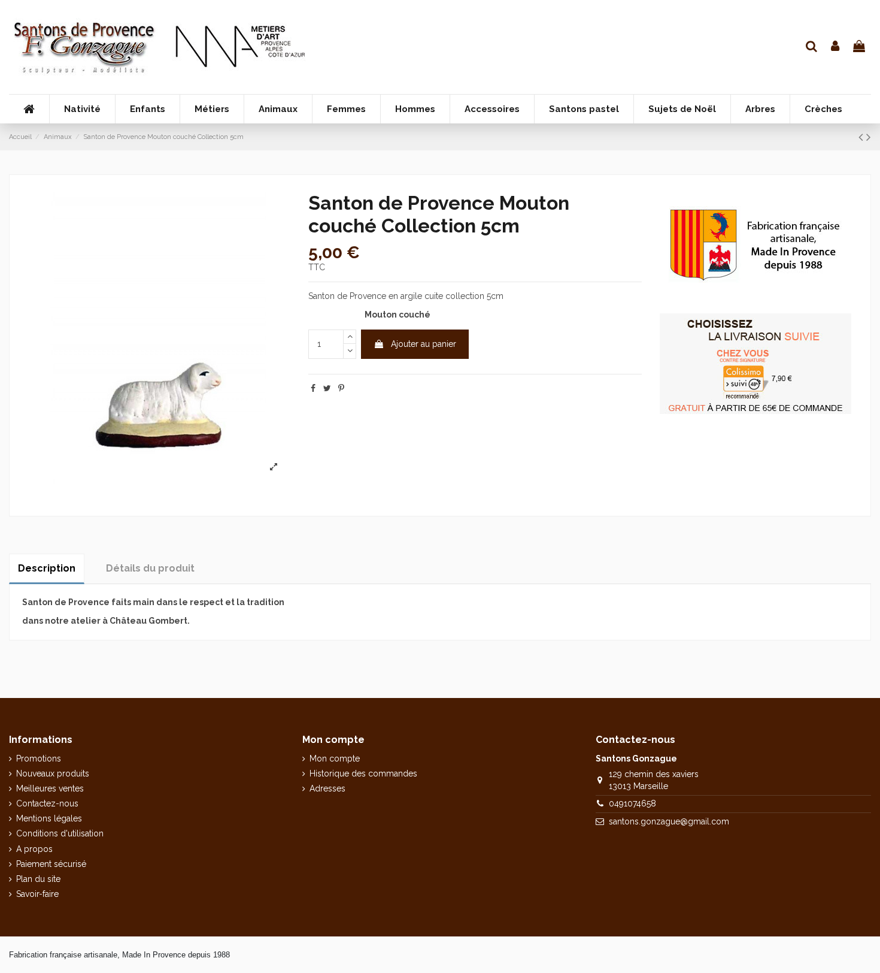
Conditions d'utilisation (60, 833)
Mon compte (334, 758)
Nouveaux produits (52, 773)
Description (46, 568)
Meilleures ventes (50, 788)
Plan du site (38, 879)
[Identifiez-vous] (835, 47)
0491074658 (632, 803)
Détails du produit (150, 568)
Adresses (327, 788)
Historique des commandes (363, 773)
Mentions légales (49, 818)
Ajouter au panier (423, 344)
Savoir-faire (37, 894)
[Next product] (868, 136)
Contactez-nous (47, 803)
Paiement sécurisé (51, 864)
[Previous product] (862, 136)
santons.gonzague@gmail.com (669, 821)
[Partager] (313, 388)
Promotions (38, 758)
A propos (34, 849)
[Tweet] (327, 388)
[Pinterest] (341, 388)
